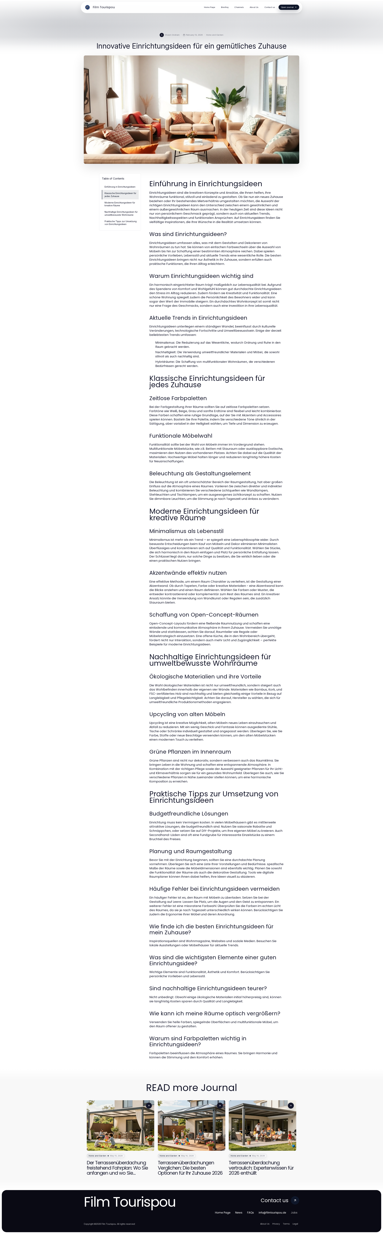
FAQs (250, 1212)
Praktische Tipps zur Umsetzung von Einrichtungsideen (121, 222)
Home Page (222, 1212)
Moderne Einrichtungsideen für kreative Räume (120, 204)
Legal (295, 1223)
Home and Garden (214, 35)
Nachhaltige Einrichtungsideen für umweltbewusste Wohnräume (121, 213)
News (238, 1212)
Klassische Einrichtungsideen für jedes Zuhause (120, 194)
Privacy (276, 1223)
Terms (286, 1223)
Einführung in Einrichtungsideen (120, 186)
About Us (264, 1223)
